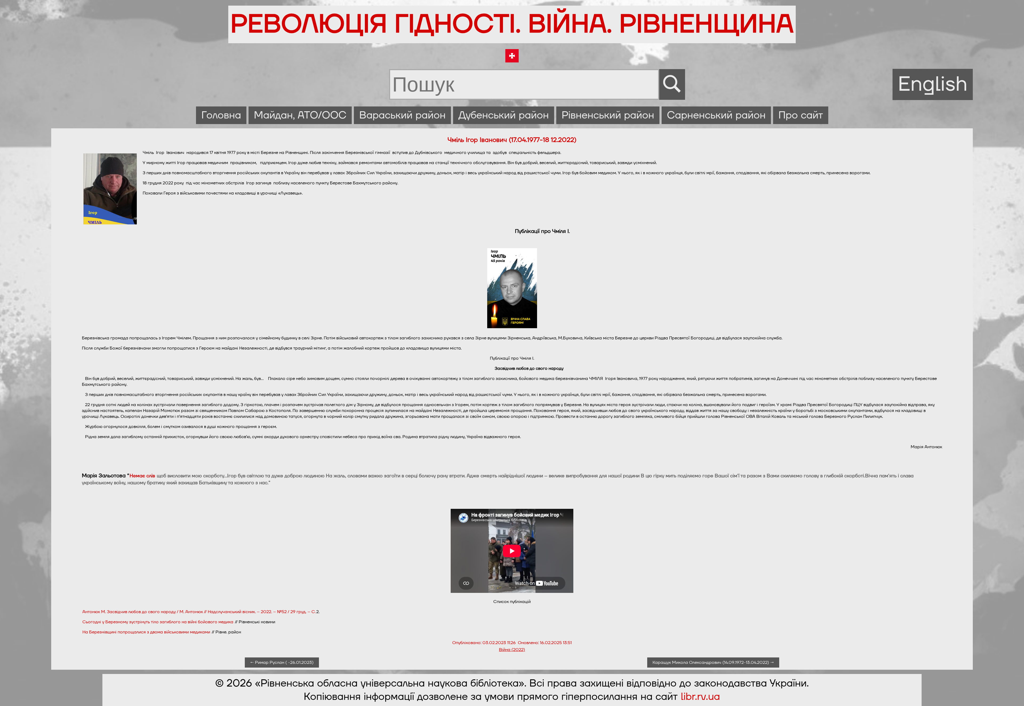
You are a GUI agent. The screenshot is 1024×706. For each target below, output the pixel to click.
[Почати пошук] (672, 84)
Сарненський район (716, 115)
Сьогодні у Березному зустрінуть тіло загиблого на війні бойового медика (157, 622)
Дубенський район (503, 115)
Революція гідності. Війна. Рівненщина (512, 24)
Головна (221, 115)
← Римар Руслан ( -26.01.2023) (282, 662)
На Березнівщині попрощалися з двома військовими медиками (146, 632)
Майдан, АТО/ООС (300, 115)
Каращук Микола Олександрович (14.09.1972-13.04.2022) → (713, 662)
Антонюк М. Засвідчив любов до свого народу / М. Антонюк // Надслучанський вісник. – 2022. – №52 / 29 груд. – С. (199, 612)
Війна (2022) (512, 650)
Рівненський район (608, 115)
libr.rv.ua (700, 696)
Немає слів (142, 476)
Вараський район (402, 115)
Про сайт (800, 115)
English (932, 84)
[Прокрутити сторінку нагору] (1014, 696)
